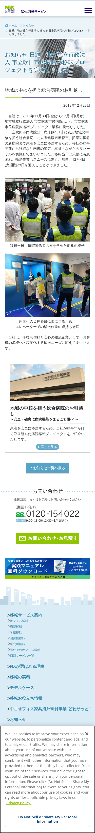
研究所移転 (17, 644)
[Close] (86, 733)
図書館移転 (17, 638)
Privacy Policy (18, 802)
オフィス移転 (19, 620)
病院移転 (16, 626)
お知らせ (28, 25)
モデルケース (22, 687)
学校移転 (16, 632)
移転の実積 (20, 677)
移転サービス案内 (26, 615)
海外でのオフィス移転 (25, 650)
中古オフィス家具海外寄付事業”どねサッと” (50, 708)
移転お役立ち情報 (26, 698)
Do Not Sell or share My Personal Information (47, 819)
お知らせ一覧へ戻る (49, 467)
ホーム (13, 25)
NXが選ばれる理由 (27, 666)
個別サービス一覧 (22, 655)
